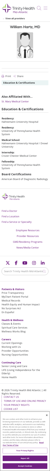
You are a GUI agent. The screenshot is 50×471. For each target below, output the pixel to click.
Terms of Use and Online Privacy (25, 400)
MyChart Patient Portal (15, 296)
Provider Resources (28, 236)
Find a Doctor (9, 210)
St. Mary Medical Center (15, 101)
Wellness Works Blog (14, 331)
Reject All (25, 458)
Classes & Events (11, 323)
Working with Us (11, 346)
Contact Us (11, 396)
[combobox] (25, 271)
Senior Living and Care (14, 366)
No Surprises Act (11, 308)
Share (19, 76)
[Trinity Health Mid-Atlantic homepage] (18, 12)
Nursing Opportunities (15, 354)
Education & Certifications (19, 82)
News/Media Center (27, 247)
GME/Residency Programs (27, 241)
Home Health (9, 377)
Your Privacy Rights (16, 405)
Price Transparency (13, 292)
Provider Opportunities (15, 350)
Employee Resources (27, 230)
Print (8, 76)
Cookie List (11, 409)
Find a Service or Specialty (17, 221)
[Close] (47, 415)
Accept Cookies (25, 466)
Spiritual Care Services (14, 327)
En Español (8, 312)
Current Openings (12, 343)
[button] (46, 7)
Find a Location (10, 216)
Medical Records (11, 300)
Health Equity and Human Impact (21, 304)
